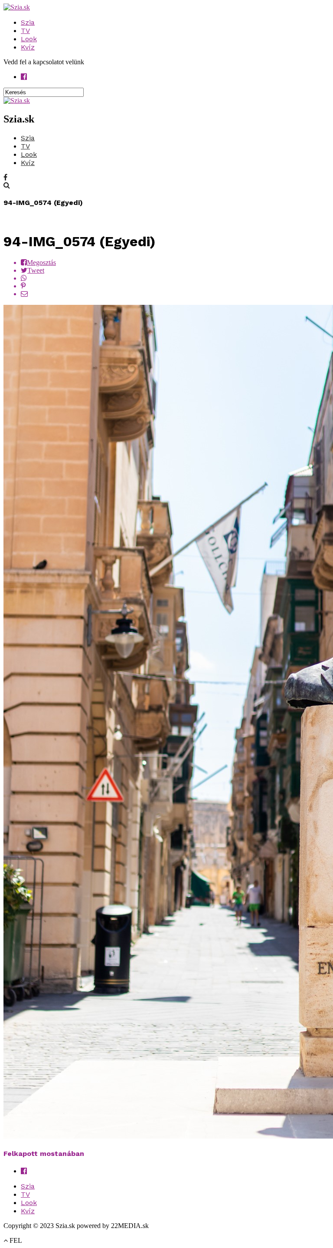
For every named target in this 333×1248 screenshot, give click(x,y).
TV (25, 30)
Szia (28, 22)
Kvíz (28, 47)
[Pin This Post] (175, 286)
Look (29, 39)
